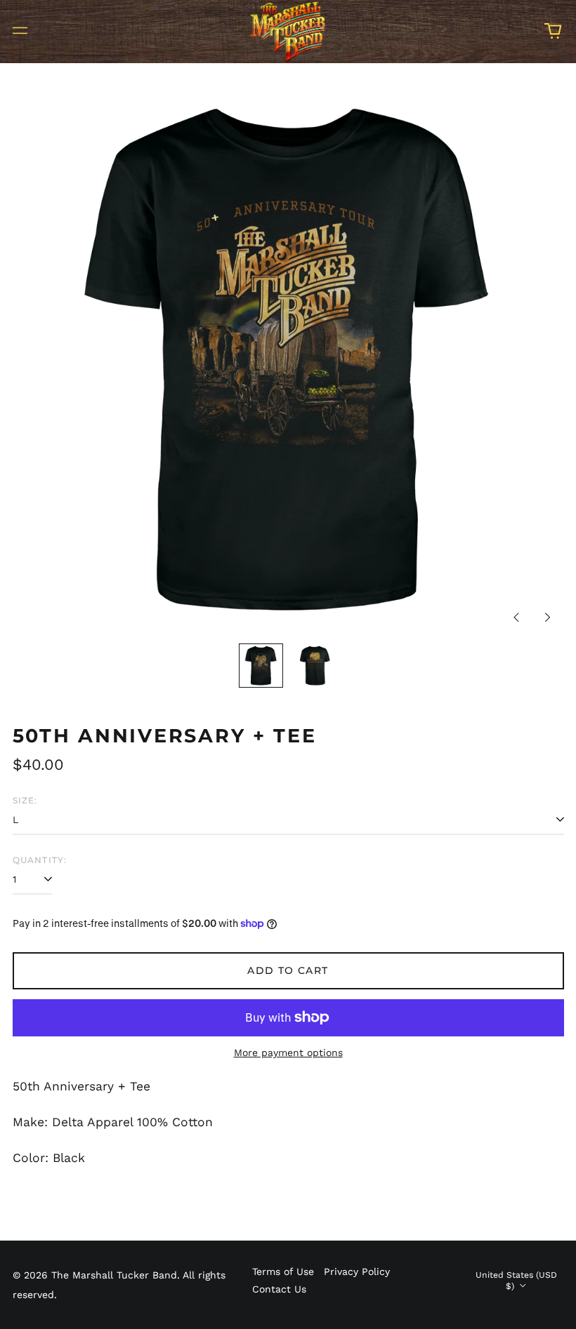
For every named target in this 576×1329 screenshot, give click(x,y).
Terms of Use (283, 1271)
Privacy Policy (357, 1271)
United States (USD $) (516, 1280)
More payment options (288, 1052)
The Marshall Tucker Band (114, 1275)
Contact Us (279, 1289)
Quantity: (40, 860)
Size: (25, 800)
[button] (553, 31)
